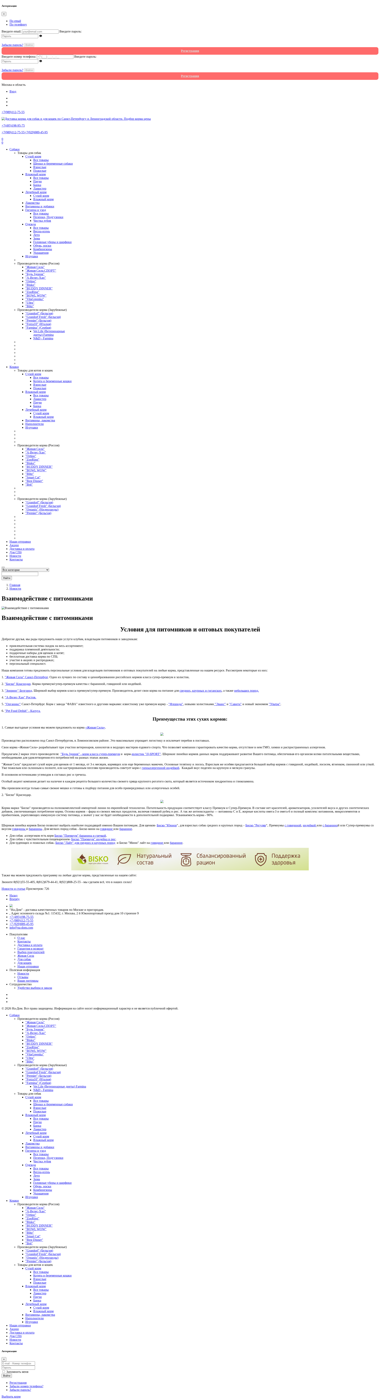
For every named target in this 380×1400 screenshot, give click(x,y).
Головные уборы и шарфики (52, 242)
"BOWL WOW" (36, 295)
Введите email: (11, 31)
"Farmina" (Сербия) (38, 327)
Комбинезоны (42, 249)
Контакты (16, 559)
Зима (36, 238)
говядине (106, 829)
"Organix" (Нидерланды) (41, 509)
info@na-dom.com (21, 927)
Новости (15, 556)
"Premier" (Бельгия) (38, 320)
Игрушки (31, 256)
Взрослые (39, 167)
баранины (35, 829)
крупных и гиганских (206, 690)
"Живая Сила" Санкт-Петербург (26, 677)
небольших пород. (246, 690)
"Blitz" (29, 306)
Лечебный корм (36, 192)
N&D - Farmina (43, 338)
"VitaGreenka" (34, 299)
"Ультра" (274, 704)
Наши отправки (20, 541)
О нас (21, 938)
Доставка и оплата (22, 548)
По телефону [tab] (18, 24)
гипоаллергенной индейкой (160, 768)
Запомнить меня (17, 1371)
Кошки (14, 367)
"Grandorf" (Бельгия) (39, 313)
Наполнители (34, 424)
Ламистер (39, 188)
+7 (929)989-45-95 (21, 924)
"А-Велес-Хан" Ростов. (20, 697)
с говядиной (293, 825)
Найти (6, 578)
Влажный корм (35, 174)
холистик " (146, 754)
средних (185, 690)
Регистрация (18, 1382)
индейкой (310, 825)
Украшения (40, 252)
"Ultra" (29, 302)
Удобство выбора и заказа (34, 987)
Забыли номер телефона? (26, 1386)
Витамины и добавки (39, 206)
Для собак (24, 959)
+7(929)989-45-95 (36, 132)
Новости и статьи (13, 888)
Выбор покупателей (31, 952)
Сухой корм (33, 156)
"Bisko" (30, 284)
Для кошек (24, 963)
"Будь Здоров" (35, 274)
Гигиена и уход (35, 210)
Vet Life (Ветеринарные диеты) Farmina (49, 332)
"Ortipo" (30, 281)
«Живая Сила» (95, 727)
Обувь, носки (42, 245)
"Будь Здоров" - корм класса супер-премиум (90, 754)
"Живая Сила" (35, 267)
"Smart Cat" (33, 477)
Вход (13, 91)
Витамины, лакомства (40, 420)
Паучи (37, 181)
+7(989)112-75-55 (13, 132)
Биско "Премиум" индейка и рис (93, 839)
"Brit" (29, 484)
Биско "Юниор (167, 825)
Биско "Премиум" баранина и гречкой (80, 835)
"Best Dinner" (34, 481)
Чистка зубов (42, 220)
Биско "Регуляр (255, 825)
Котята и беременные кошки (52, 381)
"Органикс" (13, 704)
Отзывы (22, 977)
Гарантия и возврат (30, 948)
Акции (14, 545)
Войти (29, 45)
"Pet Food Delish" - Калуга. (23, 710)
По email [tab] (15, 21)
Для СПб (16, 552)
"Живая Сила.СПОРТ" (40, 270)
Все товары (41, 160)
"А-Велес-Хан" (35, 277)
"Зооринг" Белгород (18, 690)
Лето (36, 235)
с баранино (330, 825)
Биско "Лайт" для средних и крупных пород (85, 842)
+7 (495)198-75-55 (21, 917)
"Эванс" (220, 704)
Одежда (30, 224)
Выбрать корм (11, 1396)
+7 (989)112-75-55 (21, 920)
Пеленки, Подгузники (48, 217)
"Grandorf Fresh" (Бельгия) (43, 317)
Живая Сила (25, 955)
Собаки (15, 149)
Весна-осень (41, 231)
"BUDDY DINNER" (39, 288)
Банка (37, 185)
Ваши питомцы (27, 980)
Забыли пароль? (12, 45)
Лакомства (32, 202)
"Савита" (235, 704)
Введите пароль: (70, 31)
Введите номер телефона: (19, 56)
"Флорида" (175, 704)
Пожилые (39, 170)
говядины (19, 829)
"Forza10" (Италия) (38, 324)
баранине (125, 829)
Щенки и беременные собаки (53, 163)
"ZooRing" (32, 292)
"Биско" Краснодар (18, 684)
